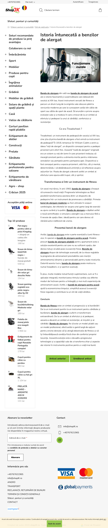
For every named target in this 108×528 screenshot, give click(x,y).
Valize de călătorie (20, 120)
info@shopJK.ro (70, 426)
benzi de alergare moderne (53, 203)
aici (105, 519)
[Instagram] (60, 440)
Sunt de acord (54, 523)
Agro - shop (16, 186)
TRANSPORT (14, 486)
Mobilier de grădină (21, 98)
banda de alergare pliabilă (61, 241)
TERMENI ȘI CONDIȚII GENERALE (24, 494)
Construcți (15, 145)
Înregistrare (93, 2)
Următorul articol (82, 358)
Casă (12, 114)
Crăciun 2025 (17, 192)
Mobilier (14, 67)
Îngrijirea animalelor (15, 84)
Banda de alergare (59, 323)
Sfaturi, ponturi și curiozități (21, 498)
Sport (12, 61)
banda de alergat (59, 312)
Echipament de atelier (18, 137)
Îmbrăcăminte (17, 54)
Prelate (13, 151)
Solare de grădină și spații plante (21, 106)
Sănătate (14, 158)
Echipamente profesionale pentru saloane (21, 167)
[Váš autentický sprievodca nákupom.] (13, 509)
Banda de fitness (48, 305)
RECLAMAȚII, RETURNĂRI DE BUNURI (26, 490)
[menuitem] (23, 21)
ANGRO (11, 482)
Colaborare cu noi (20, 48)
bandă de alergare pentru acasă (83, 284)
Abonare (15, 457)
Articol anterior (57, 358)
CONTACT (13, 502)
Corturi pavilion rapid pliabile (18, 127)
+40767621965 (14, 2)
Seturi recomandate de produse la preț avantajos (21, 39)
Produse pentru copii (18, 74)
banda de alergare (81, 188)
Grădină (14, 92)
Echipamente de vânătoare (19, 178)
